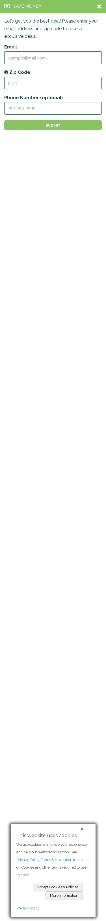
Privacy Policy (28, 908)
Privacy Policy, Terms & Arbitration (44, 860)
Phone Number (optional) (33, 97)
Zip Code (19, 72)
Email (10, 47)
